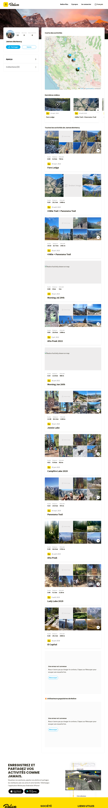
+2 (98, 324)
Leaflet (82, 89)
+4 (98, 150)
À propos (75, 4)
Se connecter (86, 4)
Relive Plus (64, 4)
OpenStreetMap (89, 89)
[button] (77, 69)
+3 (98, 584)
